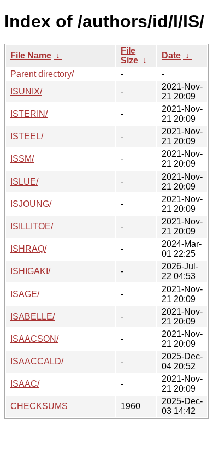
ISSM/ (22, 158)
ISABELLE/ (32, 316)
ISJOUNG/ (30, 204)
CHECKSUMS (39, 406)
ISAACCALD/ (36, 361)
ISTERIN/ (29, 114)
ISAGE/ (24, 294)
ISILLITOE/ (31, 226)
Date (171, 55)
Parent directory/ (42, 74)
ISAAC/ (24, 383)
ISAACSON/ (34, 339)
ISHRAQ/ (28, 248)
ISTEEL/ (26, 136)
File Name (30, 55)
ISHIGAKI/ (30, 271)
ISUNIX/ (26, 91)
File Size (129, 55)
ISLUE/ (24, 181)
